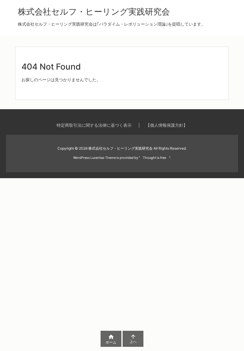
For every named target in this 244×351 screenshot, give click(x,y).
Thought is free (154, 158)
